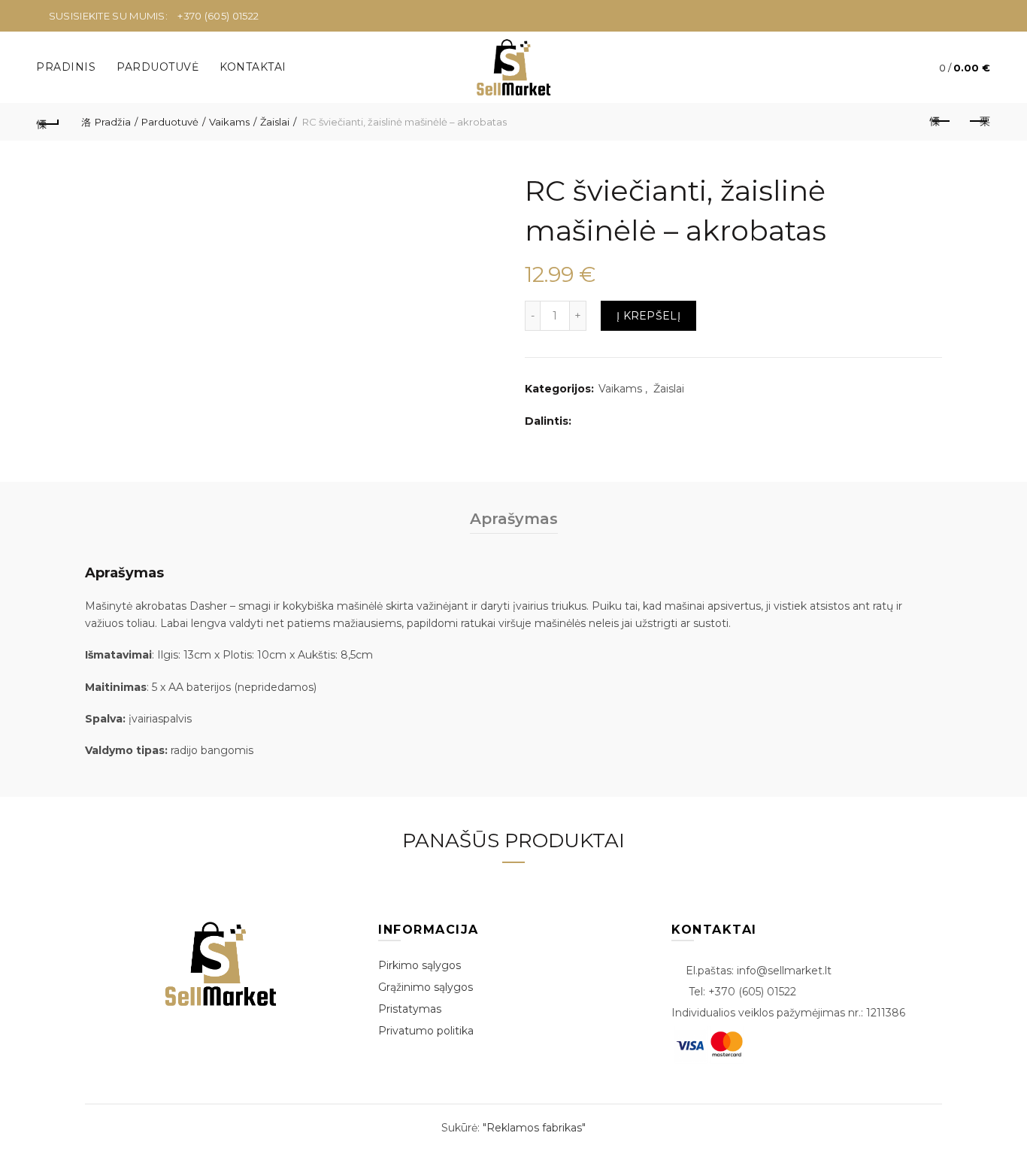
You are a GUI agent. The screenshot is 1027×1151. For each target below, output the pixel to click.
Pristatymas (409, 1009)
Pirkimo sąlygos (419, 965)
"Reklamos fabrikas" (534, 1127)
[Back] (48, 122)
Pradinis (65, 67)
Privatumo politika (426, 1030)
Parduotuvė (157, 67)
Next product (979, 122)
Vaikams (229, 122)
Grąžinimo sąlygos (425, 987)
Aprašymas (514, 519)
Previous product (941, 122)
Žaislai (274, 122)
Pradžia (113, 122)
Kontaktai (253, 67)
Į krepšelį (648, 316)
